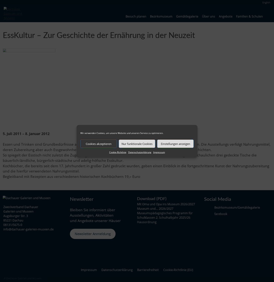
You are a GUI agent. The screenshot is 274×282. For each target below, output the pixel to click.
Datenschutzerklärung (139, 152)
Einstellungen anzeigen (175, 144)
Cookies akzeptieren (98, 144)
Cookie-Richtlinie (117, 152)
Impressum (159, 152)
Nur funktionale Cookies (137, 144)
